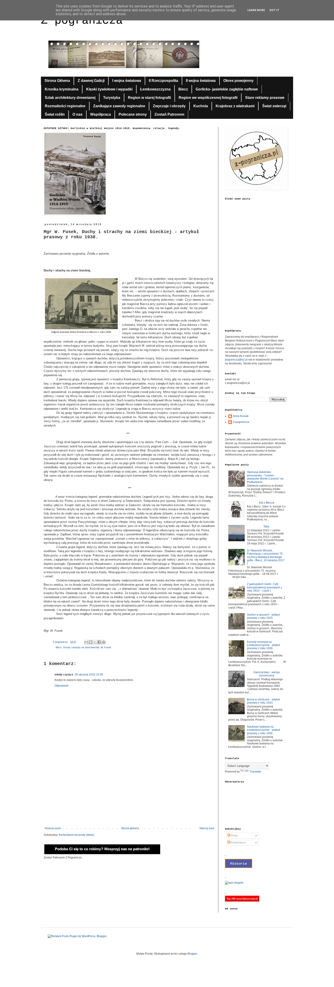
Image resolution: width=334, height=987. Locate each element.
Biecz (183, 89)
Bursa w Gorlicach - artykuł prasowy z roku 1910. (263, 701)
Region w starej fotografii (149, 98)
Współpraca (100, 114)
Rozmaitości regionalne (65, 106)
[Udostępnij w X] (95, 642)
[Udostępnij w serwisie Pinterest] (103, 642)
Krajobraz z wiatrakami (235, 106)
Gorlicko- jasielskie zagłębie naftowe (227, 89)
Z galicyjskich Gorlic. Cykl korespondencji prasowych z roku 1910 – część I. (264, 587)
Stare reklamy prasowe (264, 98)
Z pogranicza (82, 20)
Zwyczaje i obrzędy (169, 106)
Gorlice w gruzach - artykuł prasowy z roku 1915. (263, 616)
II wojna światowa (201, 81)
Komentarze (238, 842)
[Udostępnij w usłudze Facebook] (99, 642)
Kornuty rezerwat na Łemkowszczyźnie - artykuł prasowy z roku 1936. (263, 645)
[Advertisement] (129, 789)
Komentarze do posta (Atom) (76, 834)
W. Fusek (106, 647)
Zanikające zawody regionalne (119, 106)
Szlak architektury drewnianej (70, 98)
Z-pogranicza (241, 422)
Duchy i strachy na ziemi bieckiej (81, 647)
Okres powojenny (238, 81)
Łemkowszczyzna (155, 89)
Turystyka (111, 98)
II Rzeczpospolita (163, 81)
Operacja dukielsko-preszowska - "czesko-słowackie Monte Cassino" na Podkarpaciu (265, 476)
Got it (274, 10)
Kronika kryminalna (61, 89)
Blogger (192, 953)
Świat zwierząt (274, 106)
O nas (77, 114)
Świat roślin (55, 114)
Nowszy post (52, 828)
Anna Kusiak (241, 416)
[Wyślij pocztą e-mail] (86, 642)
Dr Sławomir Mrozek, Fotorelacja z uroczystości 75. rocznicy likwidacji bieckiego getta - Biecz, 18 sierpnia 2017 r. (265, 557)
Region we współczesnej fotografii (208, 98)
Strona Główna (57, 81)
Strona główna (130, 828)
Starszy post (206, 828)
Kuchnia (200, 106)
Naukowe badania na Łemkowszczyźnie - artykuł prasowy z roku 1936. (263, 730)
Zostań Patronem (169, 114)
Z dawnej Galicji (91, 81)
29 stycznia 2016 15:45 (89, 674)
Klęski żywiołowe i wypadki (109, 89)
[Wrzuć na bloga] (90, 642)
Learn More (256, 10)
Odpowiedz (62, 685)
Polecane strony (133, 114)
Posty (234, 835)
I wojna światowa (126, 81)
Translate (255, 771)
